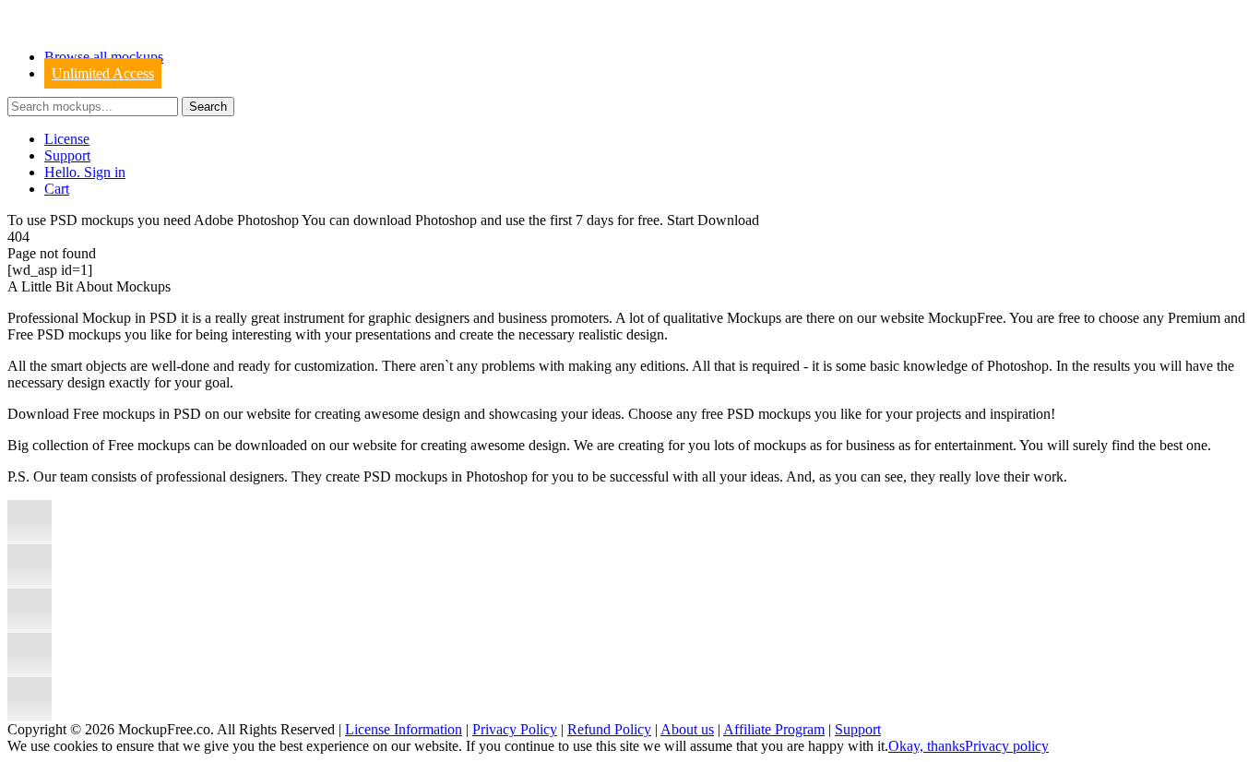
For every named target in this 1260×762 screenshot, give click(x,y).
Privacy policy (1007, 746)
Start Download (713, 220)
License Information (403, 729)
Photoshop (446, 220)
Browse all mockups (103, 57)
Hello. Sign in (84, 172)
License (66, 139)
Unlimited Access (103, 73)
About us (687, 729)
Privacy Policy (514, 729)
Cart (56, 188)
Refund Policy (609, 729)
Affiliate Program (774, 729)
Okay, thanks (926, 746)
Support (67, 155)
